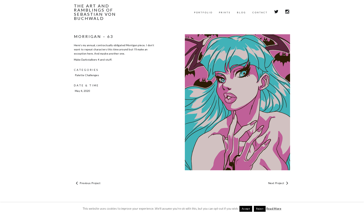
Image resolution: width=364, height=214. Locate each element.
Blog (241, 12)
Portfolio (203, 12)
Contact (260, 12)
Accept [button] (246, 208)
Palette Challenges (87, 75)
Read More (274, 208)
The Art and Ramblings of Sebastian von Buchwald (95, 12)
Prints (225, 12)
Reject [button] (259, 208)
